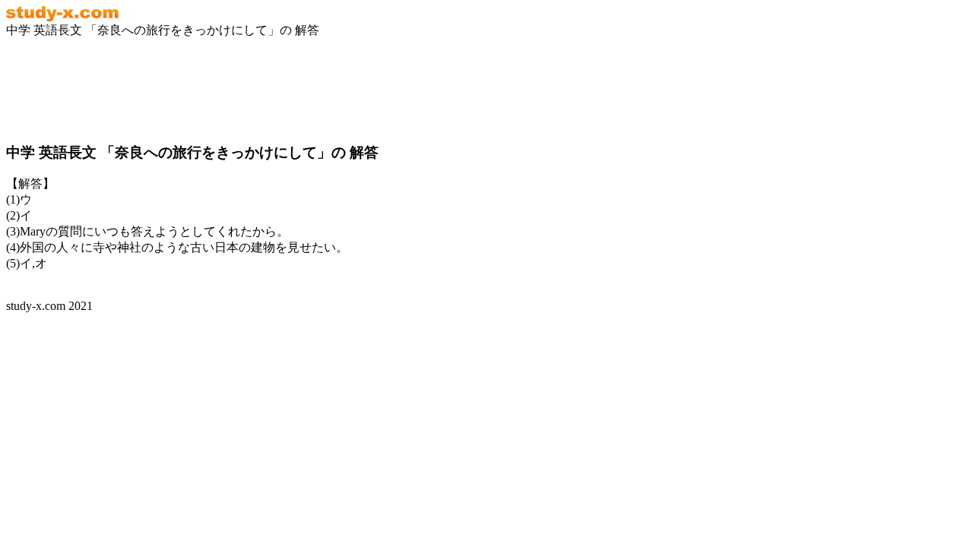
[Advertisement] (127, 90)
